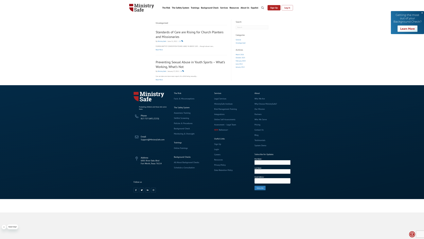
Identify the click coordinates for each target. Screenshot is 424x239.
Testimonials (260, 140)
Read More (159, 50)
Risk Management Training (225, 109)
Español (254, 7)
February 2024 (241, 61)
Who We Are (260, 99)
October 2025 (240, 58)
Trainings (195, 7)
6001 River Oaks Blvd (150, 160)
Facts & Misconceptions (184, 99)
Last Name (258, 168)
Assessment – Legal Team (225, 125)
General (238, 40)
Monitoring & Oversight (184, 134)
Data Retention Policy (223, 170)
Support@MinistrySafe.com (153, 139)
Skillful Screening (181, 118)
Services (224, 7)
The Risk (166, 7)
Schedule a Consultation (184, 168)
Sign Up (217, 144)
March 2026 (240, 55)
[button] (136, 190)
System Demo (260, 145)
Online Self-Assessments (224, 119)
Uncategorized (240, 43)
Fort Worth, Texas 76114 (151, 163)
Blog (256, 135)
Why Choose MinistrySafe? (266, 104)
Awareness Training (182, 113)
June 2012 (239, 64)
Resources (234, 7)
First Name (258, 159)
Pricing (257, 125)
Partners (258, 114)
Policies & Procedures (183, 123)
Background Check (210, 7)
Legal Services (220, 99)
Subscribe (260, 188)
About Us (245, 7)
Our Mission (260, 109)
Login (216, 149)
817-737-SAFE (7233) (150, 118)
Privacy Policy (220, 165)
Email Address (260, 177)
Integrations (219, 114)
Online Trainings (181, 148)
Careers (217, 155)
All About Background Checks (186, 162)
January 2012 (240, 67)
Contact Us (259, 130)
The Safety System (180, 7)
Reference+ (223, 130)
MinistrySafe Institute (223, 104)
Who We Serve (261, 119)
